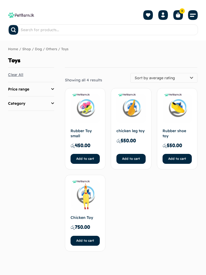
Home (13, 49)
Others (51, 49)
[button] (193, 15)
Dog (38, 49)
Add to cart (85, 159)
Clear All (15, 74)
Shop (26, 49)
